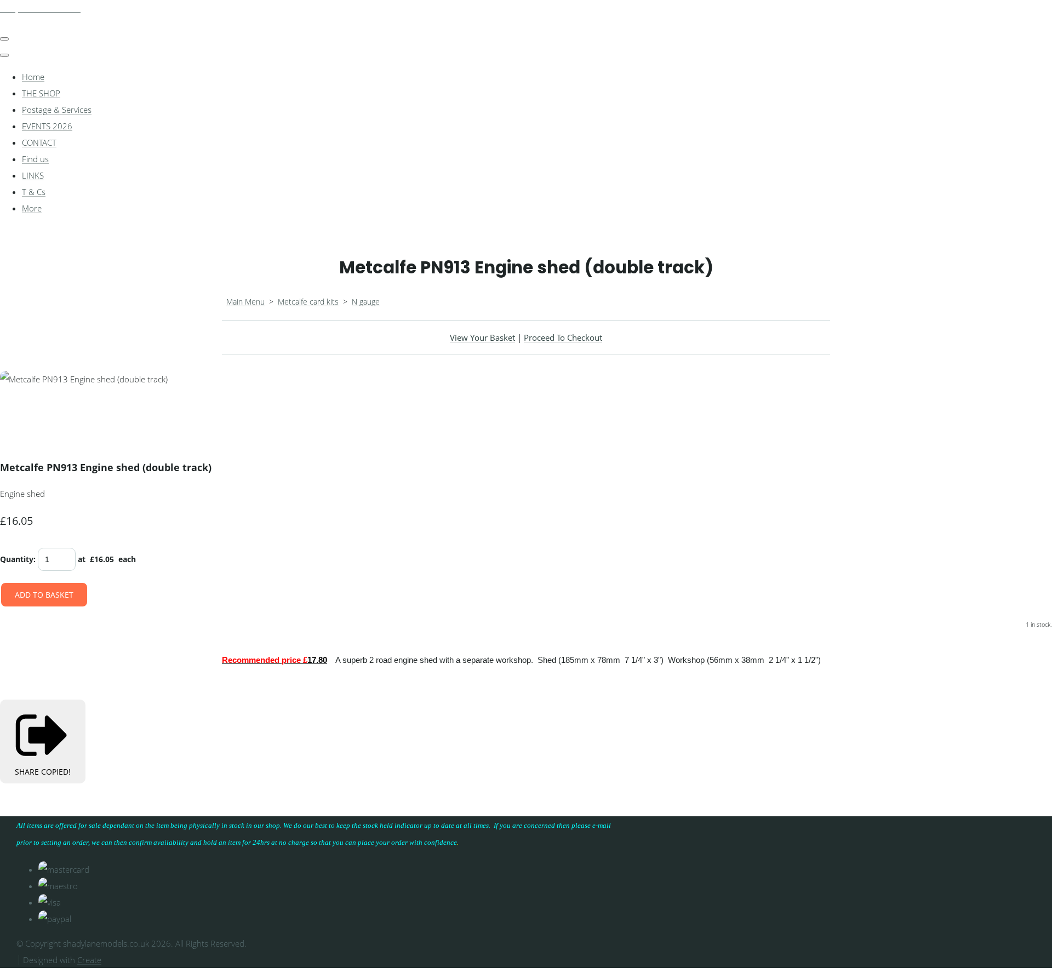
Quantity (16, 559)
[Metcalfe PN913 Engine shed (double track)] (16, 412)
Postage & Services (57, 109)
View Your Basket (482, 337)
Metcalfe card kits (308, 301)
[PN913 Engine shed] (138, 412)
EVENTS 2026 (47, 126)
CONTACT (39, 142)
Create (89, 959)
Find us (35, 158)
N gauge (366, 301)
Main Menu (245, 301)
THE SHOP (41, 93)
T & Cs (33, 191)
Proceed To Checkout (563, 337)
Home (33, 76)
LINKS (33, 175)
